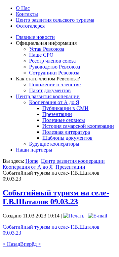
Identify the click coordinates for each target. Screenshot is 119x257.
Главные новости (35, 37)
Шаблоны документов (67, 138)
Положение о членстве (55, 84)
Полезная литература (66, 132)
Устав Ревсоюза (46, 49)
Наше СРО (41, 55)
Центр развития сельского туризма (55, 20)
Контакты (27, 14)
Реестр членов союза (52, 61)
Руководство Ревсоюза (54, 67)
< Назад (11, 244)
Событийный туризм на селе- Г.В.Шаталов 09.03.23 (56, 197)
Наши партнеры (34, 150)
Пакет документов (50, 90)
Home (31, 161)
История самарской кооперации (78, 126)
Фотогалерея (30, 26)
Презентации (57, 114)
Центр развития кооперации (48, 96)
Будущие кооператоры (54, 144)
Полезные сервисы (63, 120)
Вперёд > (30, 244)
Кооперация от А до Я (54, 102)
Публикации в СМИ (65, 108)
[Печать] (73, 215)
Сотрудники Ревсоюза (54, 72)
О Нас (23, 8)
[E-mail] (97, 215)
